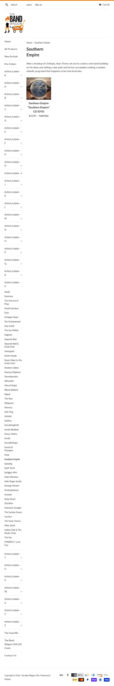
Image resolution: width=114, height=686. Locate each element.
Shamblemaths (11, 376)
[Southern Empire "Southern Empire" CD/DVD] (38, 88)
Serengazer (9, 351)
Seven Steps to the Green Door (13, 362)
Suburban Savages (12, 508)
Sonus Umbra (10, 434)
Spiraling (8, 464)
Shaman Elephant (12, 372)
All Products (10, 48)
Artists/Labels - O (13, 239)
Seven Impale (10, 356)
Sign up (38, 4)
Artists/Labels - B (13, 96)
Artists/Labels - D (13, 118)
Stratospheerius (11, 490)
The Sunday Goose (13, 512)
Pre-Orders (10, 63)
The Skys (8, 398)
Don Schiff (9, 326)
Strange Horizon (11, 486)
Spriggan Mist (10, 472)
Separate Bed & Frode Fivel (11, 345)
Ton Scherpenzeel (12, 321)
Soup (6, 455)
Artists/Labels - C (13, 107)
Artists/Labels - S (13, 284)
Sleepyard (8, 403)
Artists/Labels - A (13, 84)
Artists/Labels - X (13, 600)
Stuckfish (8, 503)
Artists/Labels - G (13, 152)
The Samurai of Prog (11, 302)
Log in (29, 4)
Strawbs (8, 494)
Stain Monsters (11, 477)
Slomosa (8, 407)
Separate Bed (10, 339)
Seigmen (8, 335)
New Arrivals (11, 56)
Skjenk (7, 394)
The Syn (8, 537)
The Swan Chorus (12, 521)
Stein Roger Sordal (12, 481)
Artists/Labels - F (13, 141)
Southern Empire (12, 459)
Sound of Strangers (8, 449)
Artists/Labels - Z (13, 623)
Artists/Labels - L (13, 205)
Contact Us (10, 655)
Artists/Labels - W (13, 589)
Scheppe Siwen (11, 317)
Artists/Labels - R (13, 273)
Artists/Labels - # (13, 73)
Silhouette (9, 381)
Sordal (7, 438)
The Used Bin (11, 632)
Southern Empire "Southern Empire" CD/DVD (39, 107)
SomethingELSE (11, 425)
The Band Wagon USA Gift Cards (13, 644)
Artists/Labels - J (13, 182)
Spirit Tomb (9, 468)
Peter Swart (9, 525)
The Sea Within (11, 330)
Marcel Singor (10, 385)
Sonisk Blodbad (11, 429)
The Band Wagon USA (30, 675)
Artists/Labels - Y (13, 612)
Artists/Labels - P (13, 250)
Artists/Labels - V (13, 578)
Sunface (8, 517)
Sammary (8, 296)
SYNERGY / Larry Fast (12, 543)
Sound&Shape (11, 443)
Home (7, 41)
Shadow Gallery (11, 368)
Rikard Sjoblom (11, 390)
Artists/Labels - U (13, 567)
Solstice (8, 421)
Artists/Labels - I (13, 173)
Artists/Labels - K (13, 193)
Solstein (8, 416)
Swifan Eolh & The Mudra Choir (12, 531)
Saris (6, 313)
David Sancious (11, 308)
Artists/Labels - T (13, 555)
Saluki (7, 292)
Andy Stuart (9, 499)
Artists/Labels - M (13, 216)
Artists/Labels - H (13, 163)
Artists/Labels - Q (13, 261)
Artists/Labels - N (13, 227)
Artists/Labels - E (13, 129)
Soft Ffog (8, 412)
